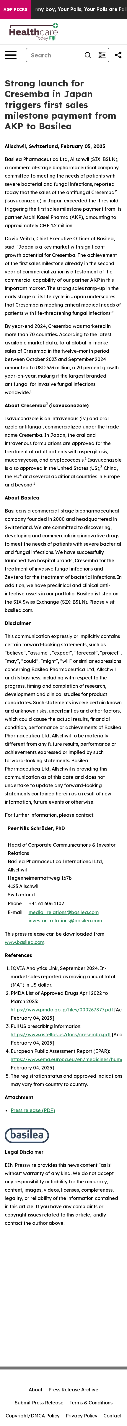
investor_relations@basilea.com (65, 921)
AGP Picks (15, 9)
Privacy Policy (81, 1416)
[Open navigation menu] (11, 55)
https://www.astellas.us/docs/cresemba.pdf (61, 1034)
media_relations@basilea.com (64, 912)
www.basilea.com (24, 942)
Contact (112, 1416)
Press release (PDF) (33, 1110)
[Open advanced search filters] (102, 55)
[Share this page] (118, 55)
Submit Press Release (39, 1403)
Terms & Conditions (91, 1403)
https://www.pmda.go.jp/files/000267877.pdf (62, 1010)
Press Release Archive (73, 1390)
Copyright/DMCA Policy (33, 1416)
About (36, 1390)
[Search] (88, 55)
